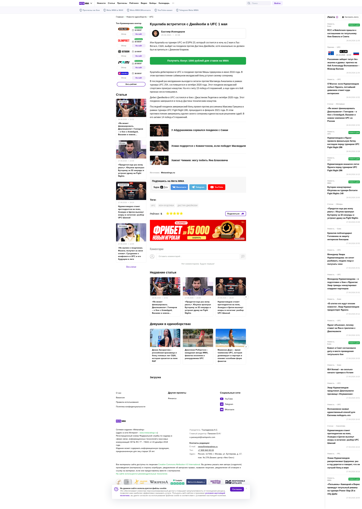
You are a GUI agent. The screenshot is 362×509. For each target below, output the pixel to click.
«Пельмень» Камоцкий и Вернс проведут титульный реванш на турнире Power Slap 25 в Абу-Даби (343, 489)
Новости (101, 3)
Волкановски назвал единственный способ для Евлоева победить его (341, 412)
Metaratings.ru (168, 172)
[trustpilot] (177, 482)
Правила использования (127, 402)
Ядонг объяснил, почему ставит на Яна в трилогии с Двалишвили (341, 328)
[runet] (119, 482)
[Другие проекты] (85, 3)
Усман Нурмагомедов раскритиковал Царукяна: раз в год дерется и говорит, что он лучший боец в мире (343, 463)
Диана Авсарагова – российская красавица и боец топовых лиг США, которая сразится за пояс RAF (165, 355)
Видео (144, 3)
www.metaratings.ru (148, 433)
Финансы (172, 398)
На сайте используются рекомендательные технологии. (142, 474)
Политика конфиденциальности (130, 406)
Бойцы (152, 3)
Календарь (164, 3)
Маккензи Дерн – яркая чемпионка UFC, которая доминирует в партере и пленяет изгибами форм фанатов (230, 355)
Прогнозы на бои (91, 10)
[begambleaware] (196, 482)
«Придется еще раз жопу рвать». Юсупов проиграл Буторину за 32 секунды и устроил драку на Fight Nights (198, 307)
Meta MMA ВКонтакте (140, 10)
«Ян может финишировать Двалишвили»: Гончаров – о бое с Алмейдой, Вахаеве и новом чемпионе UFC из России (164, 307)
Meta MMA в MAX (114, 10)
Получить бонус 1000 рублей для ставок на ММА (198, 60)
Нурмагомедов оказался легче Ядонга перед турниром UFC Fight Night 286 (343, 167)
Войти (277, 3)
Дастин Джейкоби (187, 205)
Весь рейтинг (131, 84)
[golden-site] (140, 482)
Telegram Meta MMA (189, 10)
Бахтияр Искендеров (173, 31)
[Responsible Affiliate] (235, 482)
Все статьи (131, 266)
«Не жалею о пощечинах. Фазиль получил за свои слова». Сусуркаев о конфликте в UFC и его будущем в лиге (130, 253)
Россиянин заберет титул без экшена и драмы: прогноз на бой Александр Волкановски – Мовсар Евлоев (343, 64)
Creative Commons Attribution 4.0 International (179, 464)
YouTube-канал (165, 10)
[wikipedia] (158, 482)
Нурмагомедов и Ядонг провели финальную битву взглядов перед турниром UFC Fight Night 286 (343, 143)
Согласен (237, 489)
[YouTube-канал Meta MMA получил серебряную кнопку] (128, 482)
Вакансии (120, 397)
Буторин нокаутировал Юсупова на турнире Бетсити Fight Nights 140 (342, 190)
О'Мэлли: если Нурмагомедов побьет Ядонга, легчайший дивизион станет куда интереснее (343, 89)
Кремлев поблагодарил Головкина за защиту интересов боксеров (339, 236)
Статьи (111, 3)
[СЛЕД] (246, 297)
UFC (153, 205)
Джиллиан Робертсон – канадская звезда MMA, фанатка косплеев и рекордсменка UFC (196, 354)
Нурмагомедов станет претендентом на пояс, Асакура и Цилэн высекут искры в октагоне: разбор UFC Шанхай (231, 307)
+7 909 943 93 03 (206, 450)
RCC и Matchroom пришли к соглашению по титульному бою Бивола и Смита (341, 33)
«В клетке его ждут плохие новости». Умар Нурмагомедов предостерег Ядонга (343, 306)
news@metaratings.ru (208, 446)
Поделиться (233, 214)
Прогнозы (122, 3)
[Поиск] (249, 3)
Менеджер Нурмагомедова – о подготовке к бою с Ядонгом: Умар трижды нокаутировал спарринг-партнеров (343, 284)
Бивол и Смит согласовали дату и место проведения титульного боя (341, 351)
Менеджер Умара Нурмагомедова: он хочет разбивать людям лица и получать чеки (340, 259)
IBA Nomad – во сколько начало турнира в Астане (340, 371)
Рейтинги (134, 3)
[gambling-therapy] (215, 482)
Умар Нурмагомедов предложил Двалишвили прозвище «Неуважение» (340, 390)
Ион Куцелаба (166, 205)
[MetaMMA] (123, 422)
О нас (118, 393)
